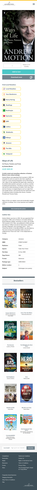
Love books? (7, 448)
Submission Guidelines (24, 456)
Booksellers (5, 458)
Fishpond (9, 154)
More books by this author (18, 208)
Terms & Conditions (23, 463)
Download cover (16, 77)
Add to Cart (16, 72)
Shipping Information (7, 477)
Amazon (9, 143)
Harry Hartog (10, 100)
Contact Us (21, 458)
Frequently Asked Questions (9, 475)
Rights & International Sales (25, 460)
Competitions (5, 456)
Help (3, 482)
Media (3, 460)
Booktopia (9, 110)
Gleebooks (9, 132)
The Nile (8, 148)
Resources (5, 463)
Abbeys (8, 138)
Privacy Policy (22, 465)
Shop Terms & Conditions (8, 479)
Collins (8, 127)
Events (4, 465)
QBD (7, 121)
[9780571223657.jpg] (18, 35)
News (3, 467)
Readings (9, 105)
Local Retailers (11, 89)
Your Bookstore (11, 94)
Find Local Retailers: (9, 85)
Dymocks (9, 116)
